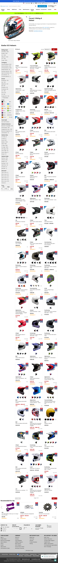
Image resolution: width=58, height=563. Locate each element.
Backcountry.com (26, 559)
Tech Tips (32, 539)
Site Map (21, 555)
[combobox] (47, 49)
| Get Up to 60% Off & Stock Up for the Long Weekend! (29, 1)
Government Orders (19, 546)
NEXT (54, 49)
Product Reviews (33, 542)
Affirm (2, 543)
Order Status (3, 539)
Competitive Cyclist (35, 559)
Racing (31, 543)
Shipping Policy (33, 554)
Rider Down (46, 537)
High (7, 187)
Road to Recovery (48, 539)
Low (3, 187)
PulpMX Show (47, 542)
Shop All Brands (27, 555)
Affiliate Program (19, 542)
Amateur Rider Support (49, 540)
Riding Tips (32, 537)
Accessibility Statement (51, 554)
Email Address (15, 526)
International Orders (5, 548)
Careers (17, 539)
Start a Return (4, 542)
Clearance (4, 182)
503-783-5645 (46, 27)
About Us (17, 537)
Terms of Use (5, 554)
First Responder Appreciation (50, 545)
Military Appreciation (48, 543)
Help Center (3, 546)
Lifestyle (31, 540)
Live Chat (51, 3)
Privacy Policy (12, 554)
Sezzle (2, 545)
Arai (29, 16)
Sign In (2, 537)
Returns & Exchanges (5, 540)
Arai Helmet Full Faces (38, 31)
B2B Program (18, 543)
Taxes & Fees (41, 554)
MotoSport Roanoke (19, 548)
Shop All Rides (36, 555)
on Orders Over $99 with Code (29, 13)
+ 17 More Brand (5, 97)
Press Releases (18, 540)
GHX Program (18, 545)
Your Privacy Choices (23, 554)
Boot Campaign (47, 546)
